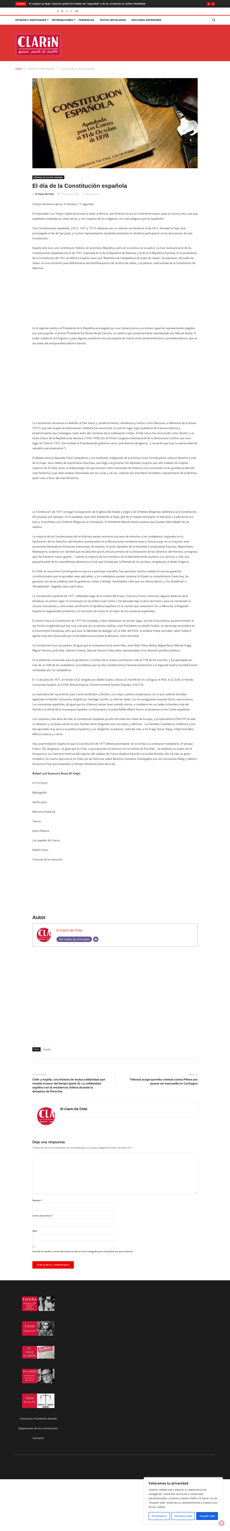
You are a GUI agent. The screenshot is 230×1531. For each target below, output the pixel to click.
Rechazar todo (183, 1516)
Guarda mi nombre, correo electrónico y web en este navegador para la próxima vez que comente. (82, 1251)
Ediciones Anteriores (146, 20)
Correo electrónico (42, 1215)
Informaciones (62, 20)
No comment (93, 194)
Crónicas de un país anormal (77, 68)
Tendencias (86, 20)
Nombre (37, 1200)
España (47, 1049)
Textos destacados (113, 20)
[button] (208, 4)
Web (34, 1231)
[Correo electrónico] (95, 939)
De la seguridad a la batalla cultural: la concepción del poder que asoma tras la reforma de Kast (83, 3)
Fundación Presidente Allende (38, 1418)
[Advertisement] (115, 300)
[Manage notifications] (221, 1523)
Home (18, 68)
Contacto (38, 1438)
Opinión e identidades (30, 20)
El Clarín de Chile (44, 194)
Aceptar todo (207, 1516)
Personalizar (159, 1516)
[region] (183, 1500)
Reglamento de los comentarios (38, 1428)
